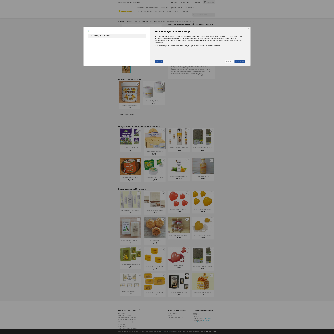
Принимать (229, 61)
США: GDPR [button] (159, 61)
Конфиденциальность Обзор (100, 36)
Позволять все (240, 61)
